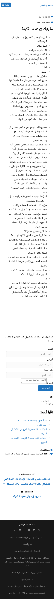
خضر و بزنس (46, 5)
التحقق (27, 453)
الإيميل (50, 359)
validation (45, 453)
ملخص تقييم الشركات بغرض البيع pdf (27, 572)
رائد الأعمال (19, 453)
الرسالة (50, 383)
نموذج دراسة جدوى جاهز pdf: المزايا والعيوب (27, 593)
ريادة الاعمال (45, 449)
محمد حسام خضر (43, 21)
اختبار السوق (35, 453)
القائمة (7, 5)
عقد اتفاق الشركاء (27, 579)
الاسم (50, 349)
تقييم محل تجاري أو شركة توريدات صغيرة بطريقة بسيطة (27, 586)
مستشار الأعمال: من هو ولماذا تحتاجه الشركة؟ (27, 537)
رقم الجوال (48, 370)
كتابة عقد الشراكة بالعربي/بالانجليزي (27, 551)
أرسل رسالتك (45, 388)
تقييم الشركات (27, 544)
